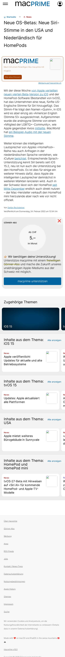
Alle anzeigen (54, 340)
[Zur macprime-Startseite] (32, 4)
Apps (6, 543)
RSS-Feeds (9, 551)
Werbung (8, 536)
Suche (6, 611)
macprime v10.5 (11, 649)
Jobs (6, 559)
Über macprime (10, 521)
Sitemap (7, 596)
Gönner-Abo (9, 528)
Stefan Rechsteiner (16, 207)
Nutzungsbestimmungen (14, 581)
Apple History (10, 589)
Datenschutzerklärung (13, 574)
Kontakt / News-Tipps (13, 566)
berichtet (20, 158)
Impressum (8, 604)
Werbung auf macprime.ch (49, 83)
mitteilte (40, 128)
